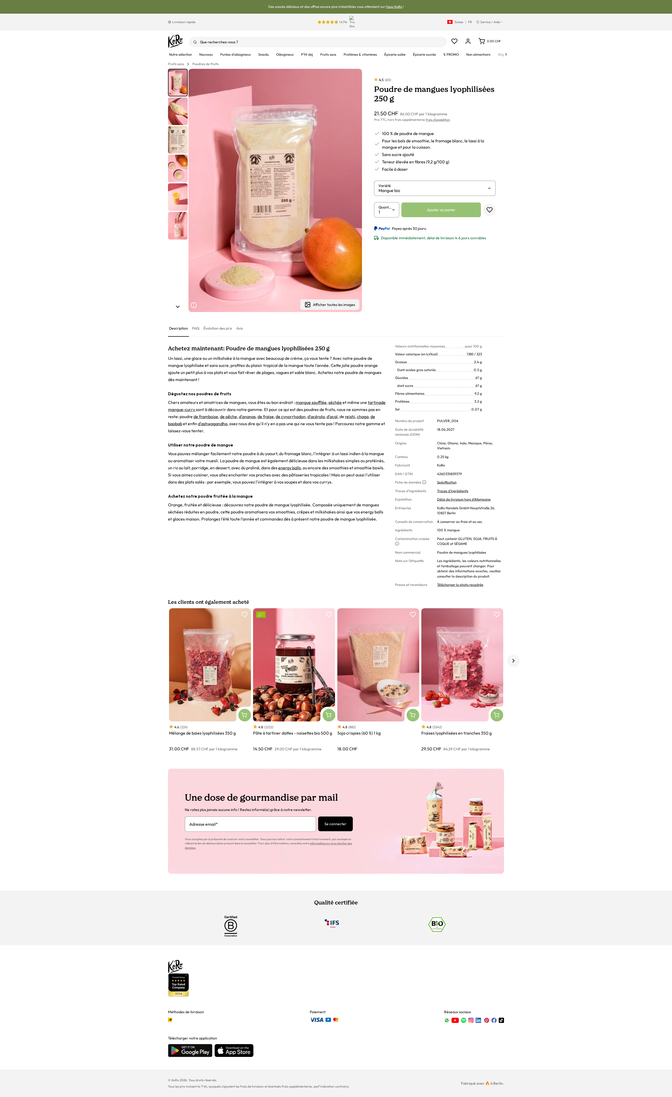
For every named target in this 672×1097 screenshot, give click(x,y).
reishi (350, 416)
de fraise (266, 416)
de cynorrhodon (291, 416)
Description (178, 328)
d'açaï (332, 416)
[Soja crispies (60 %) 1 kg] (378, 680)
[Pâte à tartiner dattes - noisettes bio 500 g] (294, 680)
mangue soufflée (311, 402)
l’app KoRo (394, 6)
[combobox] (318, 42)
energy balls (289, 467)
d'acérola (316, 416)
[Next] (506, 54)
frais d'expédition (438, 120)
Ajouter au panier (441, 209)
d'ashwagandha (212, 423)
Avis (239, 328)
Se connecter (335, 824)
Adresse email (203, 824)
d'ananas (247, 416)
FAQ (195, 328)
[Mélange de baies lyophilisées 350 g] (210, 680)
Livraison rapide (183, 22)
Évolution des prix (217, 328)
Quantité (385, 207)
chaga (363, 416)
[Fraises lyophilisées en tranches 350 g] (462, 680)
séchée (335, 402)
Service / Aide (490, 22)
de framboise (205, 416)
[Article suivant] (177, 307)
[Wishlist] (454, 41)
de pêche (228, 416)
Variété (385, 185)
